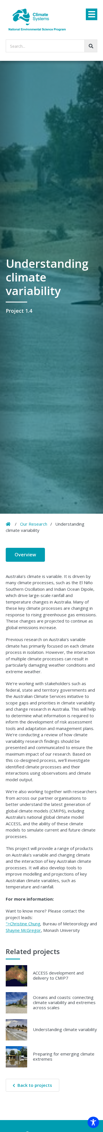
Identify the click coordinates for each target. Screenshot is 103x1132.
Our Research (33, 524)
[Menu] (91, 14)
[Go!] (90, 46)
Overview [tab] (25, 555)
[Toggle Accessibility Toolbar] (93, 1122)
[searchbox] (51, 46)
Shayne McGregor (23, 930)
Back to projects (34, 1085)
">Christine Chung (23, 923)
